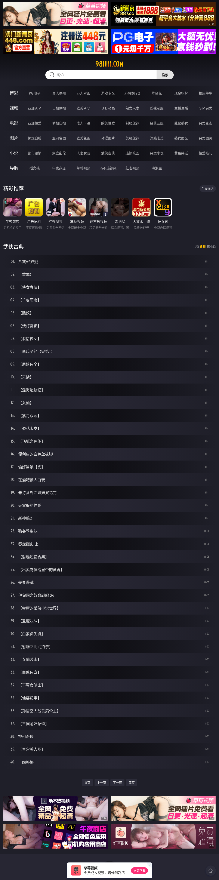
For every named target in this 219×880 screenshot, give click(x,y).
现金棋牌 (181, 93)
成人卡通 (83, 123)
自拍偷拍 (59, 108)
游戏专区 (108, 93)
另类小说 (157, 153)
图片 (14, 138)
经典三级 (157, 123)
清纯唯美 (157, 138)
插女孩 (35, 168)
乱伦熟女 (181, 123)
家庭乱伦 (59, 153)
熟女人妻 (132, 108)
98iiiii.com (109, 64)
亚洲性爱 (34, 123)
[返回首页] (211, 870)
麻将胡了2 (132, 93)
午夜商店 (59, 168)
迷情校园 (132, 153)
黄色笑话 (181, 153)
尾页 (132, 783)
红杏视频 (132, 168)
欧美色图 (83, 138)
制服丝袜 (132, 123)
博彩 (14, 93)
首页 (87, 783)
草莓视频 (83, 168)
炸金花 (157, 93)
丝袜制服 (157, 108)
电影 (14, 123)
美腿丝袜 (132, 138)
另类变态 (205, 123)
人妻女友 (83, 153)
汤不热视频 (108, 168)
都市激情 (34, 153)
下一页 (117, 783)
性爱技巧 (205, 153)
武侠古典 (108, 153)
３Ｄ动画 (108, 108)
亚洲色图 (59, 138)
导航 (14, 168)
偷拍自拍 (59, 123)
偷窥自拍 (34, 138)
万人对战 (83, 93)
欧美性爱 (108, 123)
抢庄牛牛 (205, 93)
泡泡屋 (157, 168)
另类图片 (205, 138)
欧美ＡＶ (83, 108)
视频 (14, 108)
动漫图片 (108, 138)
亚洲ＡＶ (34, 108)
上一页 (101, 783)
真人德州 (59, 93)
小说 (14, 153)
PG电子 (34, 93)
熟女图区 (181, 138)
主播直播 (181, 108)
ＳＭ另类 (205, 108)
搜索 (165, 75)
